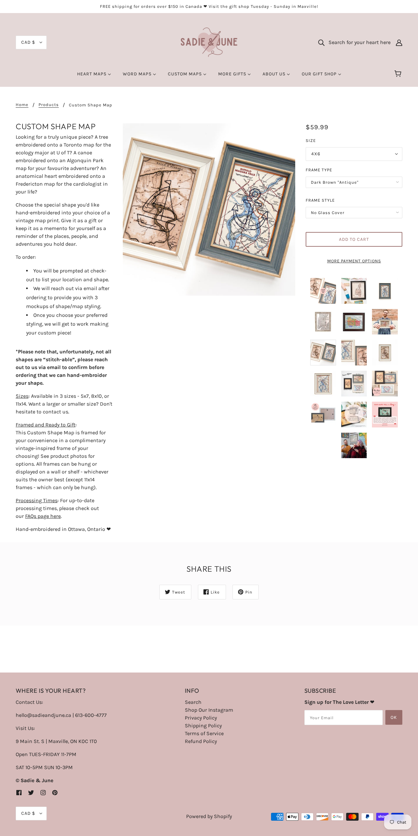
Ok (394, 717)
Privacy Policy (201, 718)
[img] (19, 792)
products (49, 104)
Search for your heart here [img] (358, 42)
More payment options (354, 260)
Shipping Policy (203, 725)
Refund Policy (201, 741)
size (311, 140)
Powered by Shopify (209, 816)
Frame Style (320, 200)
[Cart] (399, 74)
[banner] (209, 42)
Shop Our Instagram (209, 710)
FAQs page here (43, 516)
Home (22, 104)
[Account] (399, 42)
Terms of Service (204, 733)
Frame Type (319, 169)
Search (193, 702)
